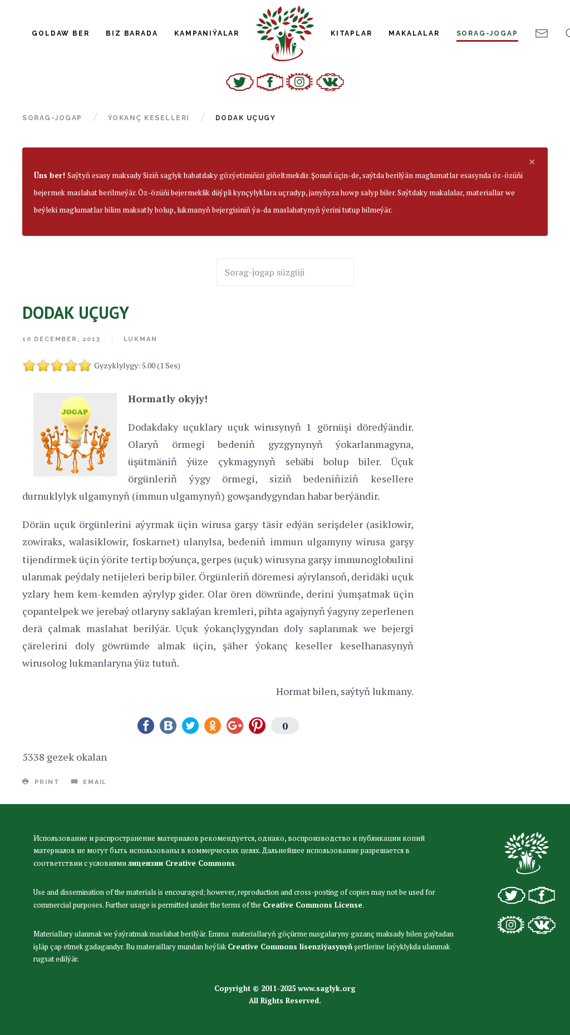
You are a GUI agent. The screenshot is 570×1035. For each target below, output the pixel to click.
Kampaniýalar (206, 33)
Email (93, 782)
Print (46, 782)
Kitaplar (351, 33)
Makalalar (414, 33)
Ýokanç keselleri (149, 118)
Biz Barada (132, 33)
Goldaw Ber (60, 33)
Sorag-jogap (487, 33)
